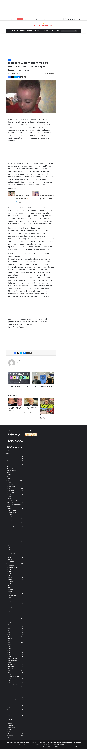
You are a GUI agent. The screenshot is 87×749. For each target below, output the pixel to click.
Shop (8, 697)
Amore (9, 650)
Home (10, 56)
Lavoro (9, 593)
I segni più (10, 674)
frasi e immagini (10, 502)
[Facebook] (68, 19)
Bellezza (9, 575)
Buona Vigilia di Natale (12, 539)
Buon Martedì (11, 520)
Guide (9, 587)
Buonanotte (10, 541)
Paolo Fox (10, 686)
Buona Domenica (11, 535)
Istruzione (10, 591)
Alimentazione (11, 565)
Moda (9, 599)
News (9, 624)
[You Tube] (72, 19)
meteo (9, 597)
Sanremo (10, 729)
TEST (8, 733)
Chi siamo (57, 746)
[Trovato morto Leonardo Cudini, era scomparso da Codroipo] (47, 406)
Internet (9, 711)
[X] (70, 19)
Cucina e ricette (10, 468)
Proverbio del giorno (12, 500)
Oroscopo (12, 30)
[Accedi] (76, 19)
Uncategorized (10, 735)
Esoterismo (10, 581)
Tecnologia (46, 30)
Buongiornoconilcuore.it (13, 658)
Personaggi (9, 693)
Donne (8, 472)
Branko (9, 656)
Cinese (9, 662)
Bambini (9, 573)
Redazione (53, 746)
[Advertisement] (43, 9)
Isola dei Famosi (11, 727)
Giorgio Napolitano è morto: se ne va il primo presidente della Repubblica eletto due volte (30, 409)
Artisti (9, 620)
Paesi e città (10, 605)
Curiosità (10, 579)
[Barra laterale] (80, 19)
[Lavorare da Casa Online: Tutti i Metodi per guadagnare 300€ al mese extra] (19, 378)
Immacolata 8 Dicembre (13, 553)
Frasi (8, 480)
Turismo (9, 616)
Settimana (10, 690)
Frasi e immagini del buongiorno (25, 30)
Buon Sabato (10, 530)
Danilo (12, 73)
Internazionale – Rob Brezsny (14, 676)
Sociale (9, 613)
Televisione (9, 723)
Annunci (8, 456)
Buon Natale (10, 524)
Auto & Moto (10, 571)
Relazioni (10, 609)
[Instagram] (74, 19)
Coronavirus (10, 636)
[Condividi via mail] (21, 77)
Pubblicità (74, 746)
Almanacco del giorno (12, 567)
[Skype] (15, 77)
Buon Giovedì (11, 516)
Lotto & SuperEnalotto (12, 595)
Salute (8, 695)
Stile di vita (9, 707)
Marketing (10, 713)
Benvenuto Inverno (12, 512)
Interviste (10, 622)
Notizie (13, 56)
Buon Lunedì (10, 518)
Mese (9, 682)
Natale (9, 498)
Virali (9, 646)
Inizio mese (10, 555)
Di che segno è (11, 668)
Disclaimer (78, 746)
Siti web (9, 717)
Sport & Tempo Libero (12, 614)
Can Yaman (10, 508)
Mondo (9, 642)
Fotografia (10, 585)
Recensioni (10, 626)
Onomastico (10, 559)
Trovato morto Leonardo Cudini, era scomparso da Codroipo (46, 416)
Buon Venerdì (11, 531)
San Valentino (11, 561)
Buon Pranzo (10, 528)
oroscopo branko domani (13, 684)
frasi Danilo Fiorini (11, 492)
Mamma (9, 474)
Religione (10, 611)
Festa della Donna (11, 549)
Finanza (8, 478)
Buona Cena (10, 533)
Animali (9, 569)
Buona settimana (11, 537)
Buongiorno (10, 543)
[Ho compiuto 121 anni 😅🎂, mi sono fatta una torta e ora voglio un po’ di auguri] (11, 193)
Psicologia (10, 607)
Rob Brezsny (10, 688)
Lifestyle (37, 30)
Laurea (9, 494)
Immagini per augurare (11, 510)
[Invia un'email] (14, 73)
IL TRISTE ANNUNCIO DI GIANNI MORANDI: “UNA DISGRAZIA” (15, 408)
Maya (9, 680)
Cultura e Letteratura (11, 470)
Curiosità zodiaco (11, 666)
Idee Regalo (10, 589)
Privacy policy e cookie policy (65, 746)
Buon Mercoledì (11, 486)
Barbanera (10, 654)
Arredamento (11, 462)
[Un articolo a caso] (78, 19)
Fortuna (9, 672)
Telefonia (10, 719)
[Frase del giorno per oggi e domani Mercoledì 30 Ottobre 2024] (34, 434)
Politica (9, 644)
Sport (8, 701)
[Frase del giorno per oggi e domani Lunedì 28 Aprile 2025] (28, 434)
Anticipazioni (10, 725)
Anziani (8, 458)
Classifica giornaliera (12, 664)
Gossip (8, 506)
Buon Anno (10, 484)
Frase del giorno (11, 490)
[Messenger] (18, 77)
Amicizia (9, 482)
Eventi (9, 583)
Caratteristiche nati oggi (13, 660)
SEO (9, 715)
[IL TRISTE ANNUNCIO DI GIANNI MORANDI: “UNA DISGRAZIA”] (15, 402)
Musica (8, 618)
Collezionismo (11, 577)
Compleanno (10, 488)
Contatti (66, 744)
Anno (9, 652)
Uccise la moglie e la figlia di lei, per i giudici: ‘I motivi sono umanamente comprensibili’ (47, 195)
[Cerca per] (76, 31)
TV (8, 721)
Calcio (9, 703)
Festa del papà (11, 547)
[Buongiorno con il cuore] (43, 24)
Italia (17, 56)
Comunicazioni (10, 466)
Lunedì (9, 496)
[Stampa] (25, 77)
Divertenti (10, 638)
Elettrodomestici (11, 464)
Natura (9, 601)
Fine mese (10, 551)
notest (8, 632)
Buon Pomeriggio (11, 526)
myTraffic (9, 630)
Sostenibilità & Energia (11, 699)
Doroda (8, 476)
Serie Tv (9, 731)
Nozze (9, 603)
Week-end (10, 692)
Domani (9, 670)
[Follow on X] (13, 73)
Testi (9, 628)
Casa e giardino (55, 30)
